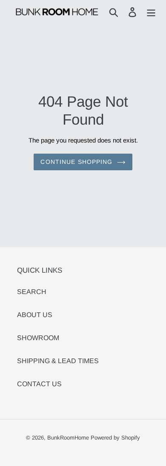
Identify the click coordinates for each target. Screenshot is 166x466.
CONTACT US (39, 383)
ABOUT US (34, 314)
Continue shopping (76, 161)
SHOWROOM (38, 337)
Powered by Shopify (115, 437)
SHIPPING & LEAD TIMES (58, 360)
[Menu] (151, 12)
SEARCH (31, 291)
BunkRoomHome (68, 437)
